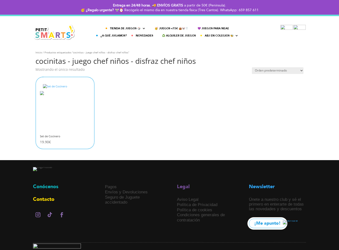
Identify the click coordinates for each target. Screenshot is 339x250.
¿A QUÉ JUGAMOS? (114, 35)
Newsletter (262, 186)
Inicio (38, 52)
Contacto (43, 199)
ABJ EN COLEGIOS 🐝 (219, 35)
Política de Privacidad (197, 204)
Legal (183, 186)
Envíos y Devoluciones (126, 192)
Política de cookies (194, 210)
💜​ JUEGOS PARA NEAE (213, 28)
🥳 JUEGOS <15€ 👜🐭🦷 (172, 28)
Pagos (111, 186)
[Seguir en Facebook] (62, 215)
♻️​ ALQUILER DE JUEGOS (179, 35)
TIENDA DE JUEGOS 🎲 (125, 28)
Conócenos (45, 186)
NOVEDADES (144, 35)
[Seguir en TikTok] (50, 215)
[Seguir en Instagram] (38, 215)
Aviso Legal (188, 199)
